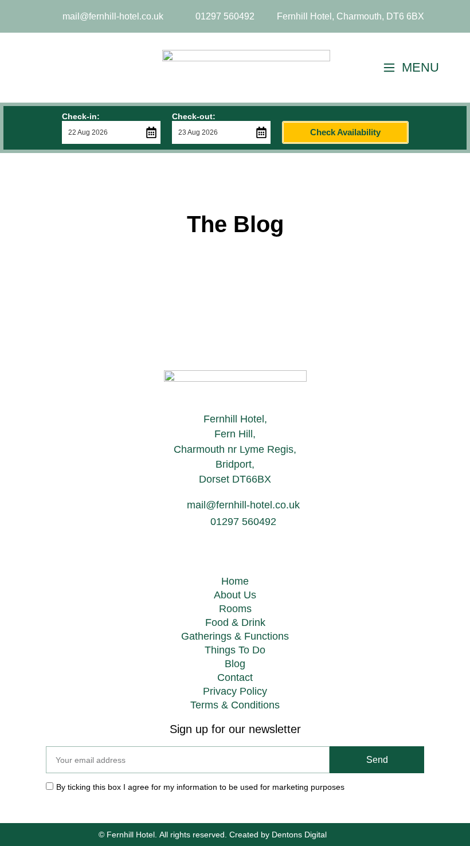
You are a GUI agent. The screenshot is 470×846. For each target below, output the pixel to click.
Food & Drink (235, 622)
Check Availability (345, 132)
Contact (235, 677)
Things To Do (235, 650)
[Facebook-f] (70, 67)
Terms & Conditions (235, 705)
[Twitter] (35, 67)
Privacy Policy (235, 691)
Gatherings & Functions (235, 636)
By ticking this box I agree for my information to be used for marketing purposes (200, 787)
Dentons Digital (299, 834)
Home (235, 581)
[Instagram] (105, 67)
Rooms (235, 608)
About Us (235, 595)
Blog (235, 663)
